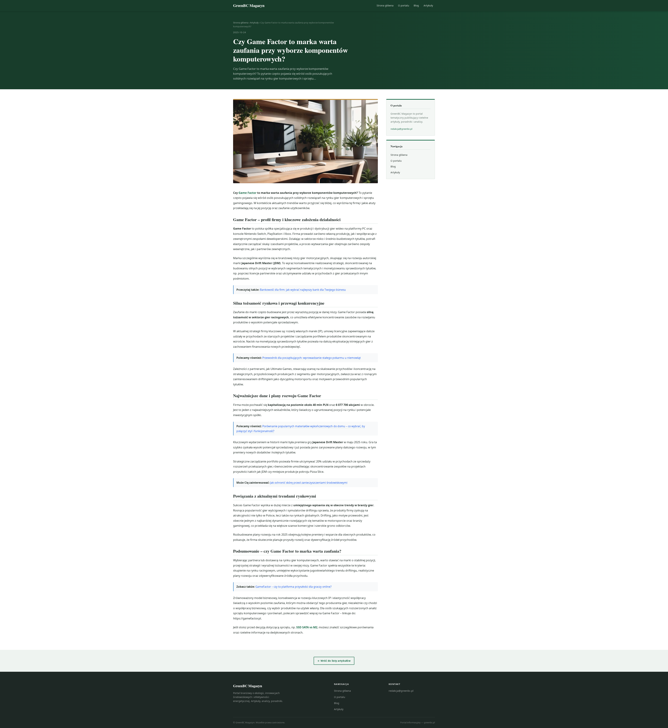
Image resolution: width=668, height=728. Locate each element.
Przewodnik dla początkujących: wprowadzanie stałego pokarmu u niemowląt (311, 358)
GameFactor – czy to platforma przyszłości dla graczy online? (293, 587)
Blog (416, 5)
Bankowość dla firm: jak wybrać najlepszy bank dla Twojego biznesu (303, 290)
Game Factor (247, 193)
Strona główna (385, 5)
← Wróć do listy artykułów (334, 660)
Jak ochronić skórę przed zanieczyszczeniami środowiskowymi (308, 483)
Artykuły (428, 5)
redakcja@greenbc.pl (401, 128)
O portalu (403, 5)
